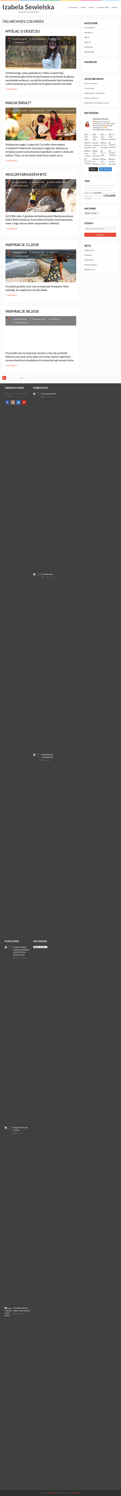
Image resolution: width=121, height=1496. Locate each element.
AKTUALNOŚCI (89, 28)
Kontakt (114, 7)
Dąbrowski (105, 193)
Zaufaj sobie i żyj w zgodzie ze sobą (96, 103)
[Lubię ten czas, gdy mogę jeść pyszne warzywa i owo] (112, 161)
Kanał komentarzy (90, 265)
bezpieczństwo (98, 196)
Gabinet (91, 7)
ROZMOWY (88, 47)
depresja (87, 190)
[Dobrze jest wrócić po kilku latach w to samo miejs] (96, 161)
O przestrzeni (73, 7)
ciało (111, 193)
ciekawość (94, 190)
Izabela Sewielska (28, 7)
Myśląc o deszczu (22, 31)
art (107, 186)
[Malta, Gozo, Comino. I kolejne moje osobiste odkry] (88, 153)
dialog (92, 188)
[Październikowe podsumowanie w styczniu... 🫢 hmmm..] (88, 161)
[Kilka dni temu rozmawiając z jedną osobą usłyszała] (104, 145)
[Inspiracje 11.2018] (40, 265)
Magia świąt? (18, 103)
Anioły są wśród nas (91, 98)
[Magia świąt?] (40, 124)
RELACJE (52, 110)
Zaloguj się (88, 255)
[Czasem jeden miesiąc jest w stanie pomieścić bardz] (104, 153)
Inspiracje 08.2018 (22, 311)
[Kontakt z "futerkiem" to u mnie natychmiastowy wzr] (112, 153)
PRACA (52, 182)
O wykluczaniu (89, 88)
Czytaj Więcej (11, 89)
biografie (88, 193)
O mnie (83, 7)
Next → (22, 378)
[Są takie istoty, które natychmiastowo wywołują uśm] (88, 137)
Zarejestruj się (89, 250)
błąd (103, 186)
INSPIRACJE (53, 252)
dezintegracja (96, 198)
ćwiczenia (88, 196)
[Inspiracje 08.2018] (40, 332)
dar (114, 193)
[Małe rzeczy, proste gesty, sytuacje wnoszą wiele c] (104, 161)
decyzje (87, 198)
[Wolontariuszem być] (40, 195)
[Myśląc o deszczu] (40, 52)
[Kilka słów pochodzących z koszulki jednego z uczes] (96, 153)
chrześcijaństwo (105, 188)
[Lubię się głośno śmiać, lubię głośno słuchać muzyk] (96, 145)
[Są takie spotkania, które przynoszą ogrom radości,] (104, 137)
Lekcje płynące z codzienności (94, 93)
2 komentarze (20, 42)
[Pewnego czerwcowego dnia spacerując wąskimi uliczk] (112, 145)
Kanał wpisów (89, 260)
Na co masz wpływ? (91, 83)
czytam (97, 192)
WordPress (76, 1493)
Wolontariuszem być (26, 174)
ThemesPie (52, 1493)
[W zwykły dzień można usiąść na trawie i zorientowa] (96, 137)
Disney (97, 188)
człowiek (109, 195)
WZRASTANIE (55, 39)
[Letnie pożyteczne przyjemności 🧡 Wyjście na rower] (88, 145)
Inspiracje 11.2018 (22, 244)
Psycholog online (103, 7)
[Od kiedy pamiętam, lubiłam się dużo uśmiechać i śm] (112, 137)
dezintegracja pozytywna (93, 186)
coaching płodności (105, 190)
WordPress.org (89, 270)
